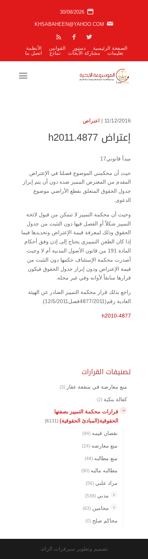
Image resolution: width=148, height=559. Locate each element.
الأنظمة (34, 48)
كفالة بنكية (112, 399)
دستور (79, 48)
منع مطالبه (101, 458)
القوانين (57, 48)
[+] (113, 494)
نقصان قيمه (100, 433)
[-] (123, 410)
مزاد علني (102, 483)
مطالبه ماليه (99, 470)
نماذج (55, 53)
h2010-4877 (116, 316)
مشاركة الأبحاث (84, 53)
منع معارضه (100, 446)
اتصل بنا (33, 53)
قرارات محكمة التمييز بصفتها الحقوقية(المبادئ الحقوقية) (81, 416)
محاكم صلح (101, 521)
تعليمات (115, 53)
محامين (96, 508)
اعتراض (91, 121)
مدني (97, 495)
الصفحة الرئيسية (110, 48)
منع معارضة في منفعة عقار (93, 387)
